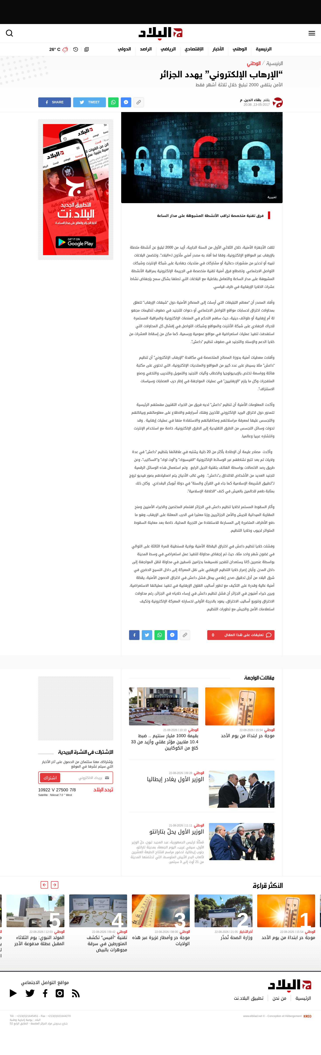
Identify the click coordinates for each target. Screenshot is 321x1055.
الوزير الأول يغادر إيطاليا (175, 779)
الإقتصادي (194, 49)
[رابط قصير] (138, 102)
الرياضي (168, 49)
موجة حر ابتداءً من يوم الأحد (247, 736)
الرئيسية (264, 49)
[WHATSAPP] (113, 102)
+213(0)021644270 (59, 1016)
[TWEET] (147, 635)
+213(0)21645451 (27, 1016)
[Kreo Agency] (306, 1016)
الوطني (240, 49)
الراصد (146, 49)
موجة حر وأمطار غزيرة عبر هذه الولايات (161, 941)
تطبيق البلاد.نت (248, 998)
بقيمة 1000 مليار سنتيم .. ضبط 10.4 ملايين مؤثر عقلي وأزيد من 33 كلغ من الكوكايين (164, 742)
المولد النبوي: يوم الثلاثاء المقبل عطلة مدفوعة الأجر (39, 941)
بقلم (255, 102)
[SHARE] (134, 635)
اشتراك (50, 778)
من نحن (279, 998)
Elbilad (160, 33)
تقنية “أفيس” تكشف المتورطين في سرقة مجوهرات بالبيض (107, 944)
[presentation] (54, 885)
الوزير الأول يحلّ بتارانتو (176, 832)
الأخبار (218, 49)
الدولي (124, 49)
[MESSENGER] (126, 102)
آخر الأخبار (246, 931)
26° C (54, 49)
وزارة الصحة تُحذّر (236, 937)
